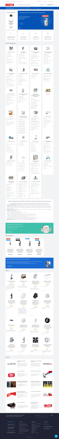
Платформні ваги (33, 151)
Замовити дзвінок (50, 5)
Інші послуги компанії (46, 162)
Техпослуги (45, 168)
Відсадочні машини (33, 102)
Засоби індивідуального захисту (35, 165)
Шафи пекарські (8, 60)
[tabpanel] (35, 20)
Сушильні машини (9, 165)
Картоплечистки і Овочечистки (23, 63)
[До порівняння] (13, 238)
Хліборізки (32, 98)
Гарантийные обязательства (35, 425)
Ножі (7, 120)
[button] (24, 4)
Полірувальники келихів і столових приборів (46, 79)
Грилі (7, 57)
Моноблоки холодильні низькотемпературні (22, 126)
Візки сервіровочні (46, 143)
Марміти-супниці (21, 77)
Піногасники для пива (22, 427)
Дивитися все (10, 231)
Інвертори (7, 146)
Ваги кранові (33, 145)
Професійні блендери (22, 55)
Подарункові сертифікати (35, 432)
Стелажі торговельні (21, 144)
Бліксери (20, 60)
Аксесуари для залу (21, 162)
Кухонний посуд (21, 169)
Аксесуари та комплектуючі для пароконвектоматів (35, 185)
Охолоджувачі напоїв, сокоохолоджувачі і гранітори (35, 56)
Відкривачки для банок (9, 79)
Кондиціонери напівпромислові (47, 121)
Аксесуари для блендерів (34, 183)
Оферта (18, 1)
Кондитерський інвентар (22, 166)
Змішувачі (32, 190)
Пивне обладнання (33, 76)
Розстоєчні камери (33, 99)
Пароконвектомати (21, 433)
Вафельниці (20, 84)
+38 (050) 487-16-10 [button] (11, 421)
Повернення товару (34, 429)
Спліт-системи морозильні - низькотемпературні (22, 130)
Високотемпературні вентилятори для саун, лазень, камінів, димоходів (35, 119)
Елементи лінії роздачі (46, 146)
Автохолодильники (33, 54)
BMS (7, 142)
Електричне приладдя (34, 124)
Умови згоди (15, 1)
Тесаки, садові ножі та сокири (10, 123)
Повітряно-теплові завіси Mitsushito (21, 361)
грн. (44, 1)
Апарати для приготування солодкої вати (22, 81)
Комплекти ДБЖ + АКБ (9, 147)
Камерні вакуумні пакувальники (11, 95)
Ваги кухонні (33, 144)
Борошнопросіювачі (34, 103)
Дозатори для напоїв (9, 78)
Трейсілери (8, 104)
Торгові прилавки (21, 145)
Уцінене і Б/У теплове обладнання (22, 194)
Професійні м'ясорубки (22, 57)
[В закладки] (14, 238)
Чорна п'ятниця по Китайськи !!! (36, 391)
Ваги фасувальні (33, 148)
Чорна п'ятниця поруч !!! (21, 402)
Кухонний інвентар (21, 168)
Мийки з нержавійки (46, 63)
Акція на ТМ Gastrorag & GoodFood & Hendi (34, 403)
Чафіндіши (20, 76)
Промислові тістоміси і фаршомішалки (34, 108)
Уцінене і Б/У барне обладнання (23, 183)
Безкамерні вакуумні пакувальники (9, 97)
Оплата (11, 1)
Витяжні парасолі (45, 59)
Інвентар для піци (21, 165)
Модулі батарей (8, 149)
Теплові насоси (45, 124)
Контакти (21, 1)
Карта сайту (33, 430)
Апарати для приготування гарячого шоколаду (10, 62)
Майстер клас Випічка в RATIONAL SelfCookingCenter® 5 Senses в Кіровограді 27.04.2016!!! (22, 381)
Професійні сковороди (9, 56)
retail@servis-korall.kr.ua (11, 430)
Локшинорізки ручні (9, 83)
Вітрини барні (33, 77)
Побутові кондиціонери (46, 120)
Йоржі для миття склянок (34, 170)
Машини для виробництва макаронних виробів (34, 105)
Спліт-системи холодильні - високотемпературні (22, 132)
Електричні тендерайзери (22, 62)
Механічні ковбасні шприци (10, 84)
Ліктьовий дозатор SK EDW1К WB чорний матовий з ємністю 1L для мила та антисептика (39, 251)
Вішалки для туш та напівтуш (47, 60)
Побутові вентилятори (34, 127)
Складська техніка (21, 142)
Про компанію (7, 1)
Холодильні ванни (33, 61)
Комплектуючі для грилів (34, 191)
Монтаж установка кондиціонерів (46, 164)
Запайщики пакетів (9, 99)
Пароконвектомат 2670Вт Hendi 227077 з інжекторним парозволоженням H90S (11, 22)
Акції (32, 433)
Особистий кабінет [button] (50, 1)
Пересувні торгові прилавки (47, 151)
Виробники (33, 431)
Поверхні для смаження (9, 59)
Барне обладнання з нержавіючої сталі (46, 55)
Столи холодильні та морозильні (35, 60)
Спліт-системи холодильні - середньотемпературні (22, 128)
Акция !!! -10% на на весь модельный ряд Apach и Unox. (22, 392)
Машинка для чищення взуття (35, 173)
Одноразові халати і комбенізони (9, 190)
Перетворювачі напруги (9, 150)
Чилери (44, 127)
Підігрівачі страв (45, 152)
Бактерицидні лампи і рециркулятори (9, 188)
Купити (21, 23)
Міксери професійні (21, 54)
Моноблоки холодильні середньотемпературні (22, 121)
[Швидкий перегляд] (12, 238)
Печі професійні (8, 53)
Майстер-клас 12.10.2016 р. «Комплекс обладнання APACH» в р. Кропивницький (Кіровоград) (36, 381)
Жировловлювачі (45, 62)
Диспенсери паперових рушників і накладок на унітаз (35, 164)
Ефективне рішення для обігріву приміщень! (36, 361)
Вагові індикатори (33, 149)
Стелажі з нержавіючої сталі (47, 56)
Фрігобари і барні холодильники (35, 65)
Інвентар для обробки (9, 119)
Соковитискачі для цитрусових (23, 424)
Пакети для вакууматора (22, 423)
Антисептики (8, 186)
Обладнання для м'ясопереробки (21, 97)
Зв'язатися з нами (11, 424)
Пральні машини (8, 162)
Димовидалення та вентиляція (35, 123)
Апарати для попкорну (22, 79)
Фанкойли (44, 125)
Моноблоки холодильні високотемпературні (22, 123)
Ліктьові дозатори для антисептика (9, 184)
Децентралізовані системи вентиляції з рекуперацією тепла (35, 121)
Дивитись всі (11, 63)
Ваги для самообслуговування (35, 142)
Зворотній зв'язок (34, 428)
